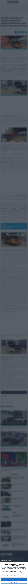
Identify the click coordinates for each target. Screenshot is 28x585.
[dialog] (14, 573)
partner (10, 567)
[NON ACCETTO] (6, 561)
